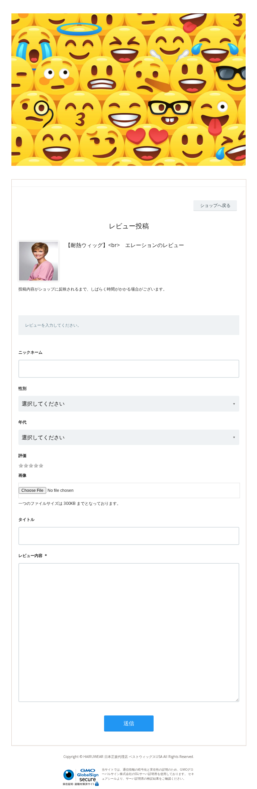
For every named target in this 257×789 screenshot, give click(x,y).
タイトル (26, 519)
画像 (22, 475)
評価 (22, 455)
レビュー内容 (30, 555)
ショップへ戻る (215, 205)
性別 (22, 388)
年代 (22, 422)
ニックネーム (30, 352)
